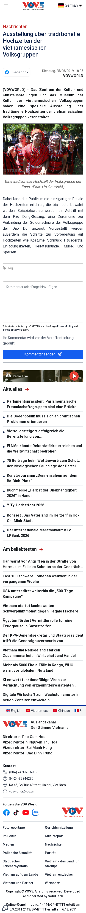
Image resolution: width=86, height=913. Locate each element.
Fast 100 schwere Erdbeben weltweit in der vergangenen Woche (40, 579)
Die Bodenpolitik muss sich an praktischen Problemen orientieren (43, 419)
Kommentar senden (39, 354)
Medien (8, 844)
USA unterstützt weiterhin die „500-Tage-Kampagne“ (39, 594)
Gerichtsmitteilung (59, 827)
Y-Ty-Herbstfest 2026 (25, 505)
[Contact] (5, 907)
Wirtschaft (52, 883)
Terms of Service (12, 330)
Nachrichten (15, 26)
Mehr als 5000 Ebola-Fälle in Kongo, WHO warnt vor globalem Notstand (38, 668)
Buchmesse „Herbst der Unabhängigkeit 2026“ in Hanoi (42, 493)
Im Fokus (10, 836)
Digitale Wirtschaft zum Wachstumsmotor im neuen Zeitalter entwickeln (41, 697)
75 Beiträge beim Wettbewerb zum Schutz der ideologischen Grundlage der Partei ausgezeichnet (43, 463)
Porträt (50, 853)
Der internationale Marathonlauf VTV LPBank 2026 (39, 533)
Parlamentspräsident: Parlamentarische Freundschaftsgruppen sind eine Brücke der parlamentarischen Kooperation (42, 404)
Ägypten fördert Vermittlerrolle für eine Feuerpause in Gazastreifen (37, 623)
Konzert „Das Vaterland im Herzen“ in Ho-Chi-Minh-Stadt (43, 518)
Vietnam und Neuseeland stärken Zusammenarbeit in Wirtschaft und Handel (39, 653)
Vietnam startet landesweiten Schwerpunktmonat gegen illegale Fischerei (41, 608)
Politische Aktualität (17, 853)
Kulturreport (54, 836)
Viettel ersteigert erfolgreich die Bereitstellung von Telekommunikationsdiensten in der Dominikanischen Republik (38, 434)
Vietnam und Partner (18, 883)
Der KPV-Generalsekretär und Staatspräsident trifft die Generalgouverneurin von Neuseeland (43, 638)
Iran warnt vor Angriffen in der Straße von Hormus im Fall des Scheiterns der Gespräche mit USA (43, 564)
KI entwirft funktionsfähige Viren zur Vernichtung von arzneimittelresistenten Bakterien (38, 683)
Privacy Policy (65, 326)
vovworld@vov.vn (21, 791)
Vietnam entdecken (59, 874)
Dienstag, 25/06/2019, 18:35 (62, 71)
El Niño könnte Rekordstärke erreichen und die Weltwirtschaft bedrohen (44, 448)
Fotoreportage (14, 827)
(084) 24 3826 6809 (23, 772)
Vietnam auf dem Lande (20, 874)
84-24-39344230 (21, 778)
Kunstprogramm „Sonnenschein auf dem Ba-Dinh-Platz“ (42, 478)
